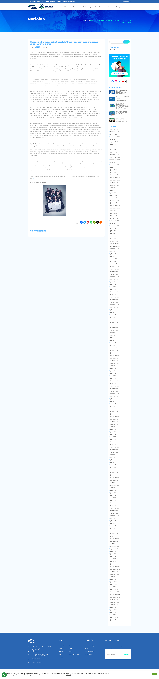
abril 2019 (113, 287)
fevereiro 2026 (114, 132)
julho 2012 (113, 490)
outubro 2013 (114, 452)
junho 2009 (113, 582)
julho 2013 (113, 460)
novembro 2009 (115, 569)
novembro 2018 (114, 299)
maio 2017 (113, 343)
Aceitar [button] (154, 674)
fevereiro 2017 (114, 350)
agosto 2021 (114, 228)
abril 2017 (113, 345)
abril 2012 (113, 498)
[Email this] (97, 222)
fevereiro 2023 (114, 200)
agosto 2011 (113, 518)
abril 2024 (113, 172)
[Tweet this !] (84, 222)
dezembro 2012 (114, 477)
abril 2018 (113, 317)
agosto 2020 (114, 251)
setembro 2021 (114, 226)
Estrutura (66, 7)
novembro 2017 (114, 327)
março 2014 (113, 439)
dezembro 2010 (114, 538)
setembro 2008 (114, 602)
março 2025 (114, 152)
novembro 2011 (114, 510)
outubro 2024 (114, 162)
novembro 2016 (114, 358)
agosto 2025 (114, 142)
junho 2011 (113, 523)
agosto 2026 (114, 129)
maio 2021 (113, 236)
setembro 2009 (114, 574)
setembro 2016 (114, 363)
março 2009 (114, 589)
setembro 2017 (114, 332)
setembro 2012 (114, 485)
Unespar (125, 7)
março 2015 (113, 409)
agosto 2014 (114, 427)
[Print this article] (94, 222)
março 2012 (113, 500)
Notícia (112, 49)
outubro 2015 (114, 391)
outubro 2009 (114, 571)
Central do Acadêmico (50, 1)
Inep (67, 176)
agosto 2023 (114, 187)
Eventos (110, 7)
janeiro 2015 (113, 414)
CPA (96, 7)
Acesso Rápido (126, 1)
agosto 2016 (114, 365)
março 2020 (114, 264)
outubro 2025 (114, 139)
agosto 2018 (114, 307)
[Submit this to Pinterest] (88, 222)
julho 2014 (113, 429)
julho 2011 (113, 521)
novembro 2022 (115, 208)
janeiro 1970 (113, 620)
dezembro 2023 (115, 177)
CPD (42, 1)
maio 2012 (113, 495)
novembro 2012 (114, 480)
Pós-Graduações (87, 7)
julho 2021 (113, 231)
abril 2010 (113, 559)
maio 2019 (113, 284)
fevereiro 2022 (114, 218)
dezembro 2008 (115, 594)
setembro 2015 (114, 393)
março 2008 (114, 617)
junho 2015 (113, 401)
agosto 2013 (114, 457)
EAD (30, 1)
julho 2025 (113, 144)
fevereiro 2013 (114, 472)
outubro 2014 (114, 421)
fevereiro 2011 (114, 533)
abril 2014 (113, 437)
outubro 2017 (114, 330)
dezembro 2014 (114, 416)
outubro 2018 (114, 302)
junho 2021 (113, 233)
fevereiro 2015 (114, 411)
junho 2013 (113, 462)
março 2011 (113, 531)
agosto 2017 (113, 335)
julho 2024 (113, 167)
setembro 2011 (114, 516)
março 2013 (113, 470)
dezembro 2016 (114, 355)
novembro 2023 (115, 180)
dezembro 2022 (115, 205)
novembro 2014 (114, 419)
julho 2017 (113, 338)
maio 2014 (113, 434)
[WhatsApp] (91, 222)
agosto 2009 (114, 577)
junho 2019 (113, 282)
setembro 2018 (114, 304)
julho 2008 (113, 607)
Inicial (60, 7)
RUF (33, 178)
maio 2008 (113, 612)
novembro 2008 (115, 597)
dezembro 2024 (115, 157)
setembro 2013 (114, 455)
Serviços (118, 7)
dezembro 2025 (115, 134)
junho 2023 (113, 193)
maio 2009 (113, 584)
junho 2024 (113, 170)
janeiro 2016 (113, 383)
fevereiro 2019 (114, 292)
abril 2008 (113, 615)
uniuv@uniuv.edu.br (37, 662)
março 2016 (113, 378)
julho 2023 (113, 190)
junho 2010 (113, 554)
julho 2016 (113, 368)
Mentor (34, 1)
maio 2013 (113, 465)
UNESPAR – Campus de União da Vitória (66, 1)
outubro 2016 (114, 360)
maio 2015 (113, 404)
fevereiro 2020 (114, 266)
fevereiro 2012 (114, 503)
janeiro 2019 (113, 294)
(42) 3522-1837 (35, 651)
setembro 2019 (114, 276)
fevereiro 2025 (114, 154)
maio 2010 (113, 556)
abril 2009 (113, 587)
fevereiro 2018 (114, 322)
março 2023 (114, 198)
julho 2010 (113, 551)
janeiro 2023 (114, 203)
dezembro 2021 (114, 221)
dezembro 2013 (114, 447)
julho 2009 (113, 579)
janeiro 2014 (113, 444)
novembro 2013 (114, 449)
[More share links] (100, 222)
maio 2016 (113, 373)
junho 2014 (113, 432)
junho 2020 (113, 256)
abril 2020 (113, 261)
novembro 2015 (114, 388)
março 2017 (113, 348)
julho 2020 (113, 254)
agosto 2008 (114, 605)
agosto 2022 (114, 210)
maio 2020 (113, 259)
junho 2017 (113, 340)
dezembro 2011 (114, 508)
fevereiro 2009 (114, 592)
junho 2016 (113, 371)
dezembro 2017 (114, 325)
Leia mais (68, 675)
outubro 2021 (114, 223)
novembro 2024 (115, 160)
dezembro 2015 (114, 386)
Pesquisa (101, 7)
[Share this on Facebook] (81, 222)
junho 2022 (113, 213)
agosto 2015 (114, 396)
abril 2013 (113, 467)
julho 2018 (113, 310)
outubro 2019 (114, 274)
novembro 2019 (114, 271)
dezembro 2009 (115, 566)
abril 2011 (112, 528)
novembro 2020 (115, 246)
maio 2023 (113, 195)
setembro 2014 (114, 424)
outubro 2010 (114, 544)
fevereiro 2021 (114, 241)
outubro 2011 (114, 513)
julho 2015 (113, 399)
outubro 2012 (114, 482)
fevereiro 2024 (114, 175)
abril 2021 (113, 238)
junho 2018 (113, 312)
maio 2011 (113, 526)
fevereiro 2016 (114, 381)
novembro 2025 (115, 137)
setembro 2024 (114, 165)
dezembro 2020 (115, 243)
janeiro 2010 (113, 564)
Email (38, 1)
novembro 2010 (114, 541)
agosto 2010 (114, 549)
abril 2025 (113, 149)
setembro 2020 (114, 249)
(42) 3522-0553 (36, 659)
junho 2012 (113, 493)
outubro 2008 (114, 599)
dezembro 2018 (114, 297)
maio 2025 (113, 147)
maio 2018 (113, 315)
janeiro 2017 (113, 353)
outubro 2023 (114, 182)
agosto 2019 (114, 279)
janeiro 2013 (113, 475)
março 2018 (113, 320)
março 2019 (113, 289)
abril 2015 (113, 406)
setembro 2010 (114, 546)
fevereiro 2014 (114, 442)
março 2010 (113, 561)
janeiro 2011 (113, 536)
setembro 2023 (114, 185)
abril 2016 (113, 376)
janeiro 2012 (113, 505)
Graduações (77, 7)
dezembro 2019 (114, 269)
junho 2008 (113, 610)
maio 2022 (113, 215)
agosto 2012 (114, 488)
